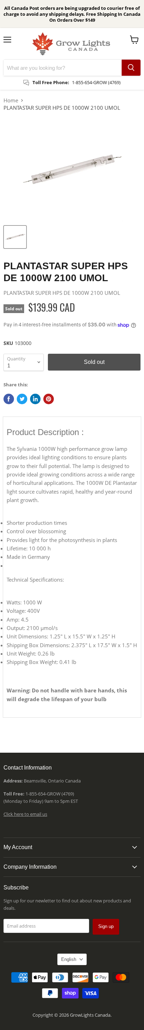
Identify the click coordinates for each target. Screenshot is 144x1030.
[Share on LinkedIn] (35, 399)
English (68, 959)
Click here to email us (25, 814)
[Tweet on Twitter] (22, 399)
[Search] (131, 68)
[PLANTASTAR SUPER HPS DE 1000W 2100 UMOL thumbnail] (15, 237)
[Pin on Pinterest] (48, 399)
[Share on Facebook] (8, 399)
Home (10, 100)
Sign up (106, 926)
